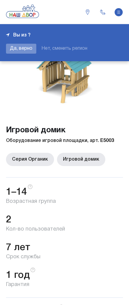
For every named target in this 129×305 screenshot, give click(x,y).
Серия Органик (30, 159)
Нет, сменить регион (64, 48)
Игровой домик (81, 159)
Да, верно (21, 48)
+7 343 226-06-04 (102, 12)
